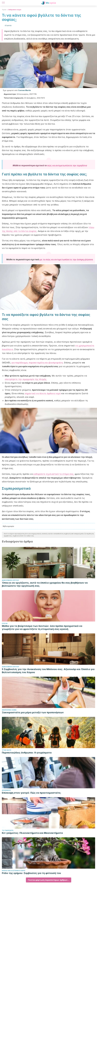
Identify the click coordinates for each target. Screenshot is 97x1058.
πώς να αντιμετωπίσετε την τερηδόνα (67, 165)
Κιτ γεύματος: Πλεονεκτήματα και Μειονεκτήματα (32, 833)
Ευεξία (4, 623)
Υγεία (4, 10)
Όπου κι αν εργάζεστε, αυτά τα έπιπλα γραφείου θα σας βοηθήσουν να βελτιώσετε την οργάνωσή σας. (45, 584)
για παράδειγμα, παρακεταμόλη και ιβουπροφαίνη (37, 362)
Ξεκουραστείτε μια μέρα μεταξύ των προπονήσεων (33, 712)
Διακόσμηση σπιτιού (10, 580)
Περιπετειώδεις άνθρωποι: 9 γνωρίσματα (27, 752)
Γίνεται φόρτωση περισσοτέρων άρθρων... (48, 880)
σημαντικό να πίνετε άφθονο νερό (43, 393)
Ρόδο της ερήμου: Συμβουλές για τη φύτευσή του (31, 873)
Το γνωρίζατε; (8, 830)
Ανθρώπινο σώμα (14, 10)
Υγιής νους (6, 750)
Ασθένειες (6, 790)
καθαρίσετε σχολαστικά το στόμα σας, (53, 474)
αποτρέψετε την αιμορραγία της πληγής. (26, 379)
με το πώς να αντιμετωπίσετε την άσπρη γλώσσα (66, 259)
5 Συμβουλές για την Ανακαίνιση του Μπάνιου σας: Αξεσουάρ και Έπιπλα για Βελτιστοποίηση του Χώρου (48, 671)
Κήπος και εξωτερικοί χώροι (13, 870)
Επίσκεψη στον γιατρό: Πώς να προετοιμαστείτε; (31, 792)
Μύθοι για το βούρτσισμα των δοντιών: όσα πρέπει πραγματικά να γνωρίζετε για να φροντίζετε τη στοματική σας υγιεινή (42, 627)
